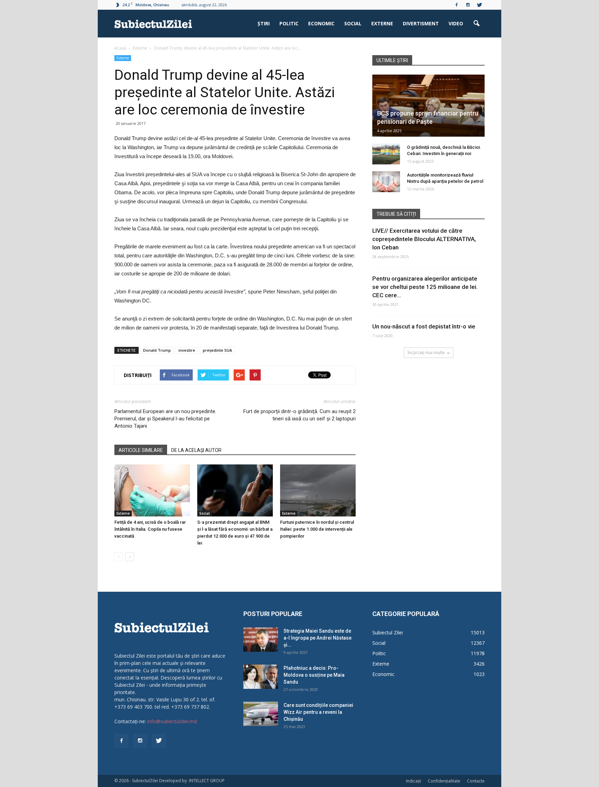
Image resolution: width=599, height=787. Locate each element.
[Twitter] (479, 5)
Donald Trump (157, 350)
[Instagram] (468, 5)
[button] (476, 23)
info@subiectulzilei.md (172, 721)
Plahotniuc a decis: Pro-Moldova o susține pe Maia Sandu (314, 675)
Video (456, 23)
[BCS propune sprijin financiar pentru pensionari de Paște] (428, 106)
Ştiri (264, 23)
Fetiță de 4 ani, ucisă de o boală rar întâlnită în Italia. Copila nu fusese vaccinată (150, 529)
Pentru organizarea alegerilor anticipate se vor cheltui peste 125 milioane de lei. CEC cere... (425, 287)
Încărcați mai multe (426, 353)
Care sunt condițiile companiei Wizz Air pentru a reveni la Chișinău (318, 712)
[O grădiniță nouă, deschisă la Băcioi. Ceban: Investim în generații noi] (386, 154)
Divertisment (421, 23)
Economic (321, 23)
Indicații (413, 781)
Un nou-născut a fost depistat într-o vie (423, 326)
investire (187, 350)
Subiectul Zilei (387, 632)
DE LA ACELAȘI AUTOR (196, 450)
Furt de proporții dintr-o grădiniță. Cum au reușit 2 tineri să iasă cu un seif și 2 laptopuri (299, 415)
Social (353, 23)
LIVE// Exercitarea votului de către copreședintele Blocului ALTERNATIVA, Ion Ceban (424, 239)
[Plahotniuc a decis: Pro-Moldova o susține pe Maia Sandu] (260, 677)
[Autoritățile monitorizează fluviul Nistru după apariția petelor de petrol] (386, 181)
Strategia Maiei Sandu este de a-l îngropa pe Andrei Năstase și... (317, 638)
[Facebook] (456, 5)
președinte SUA (217, 350)
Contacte (476, 781)
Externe (382, 23)
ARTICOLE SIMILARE (141, 450)
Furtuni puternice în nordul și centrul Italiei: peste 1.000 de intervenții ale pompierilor (317, 529)
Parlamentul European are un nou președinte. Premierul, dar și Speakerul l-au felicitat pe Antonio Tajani (165, 418)
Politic (288, 23)
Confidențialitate (444, 781)
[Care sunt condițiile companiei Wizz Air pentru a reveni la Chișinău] (260, 714)
